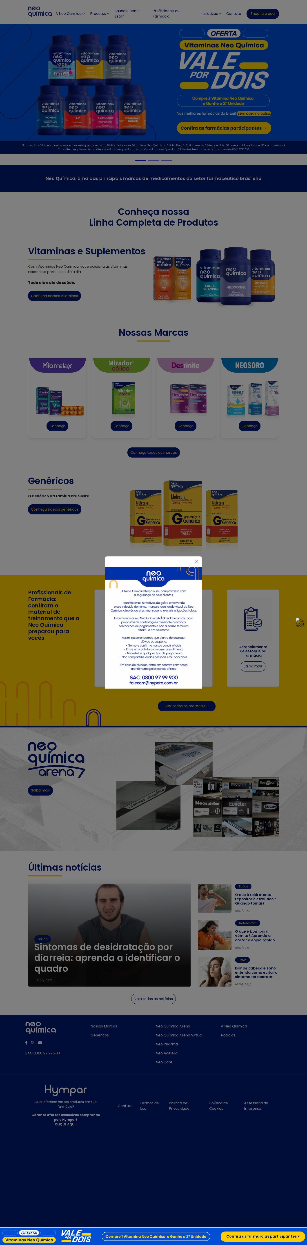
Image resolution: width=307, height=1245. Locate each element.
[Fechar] (196, 561)
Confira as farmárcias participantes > (262, 1236)
